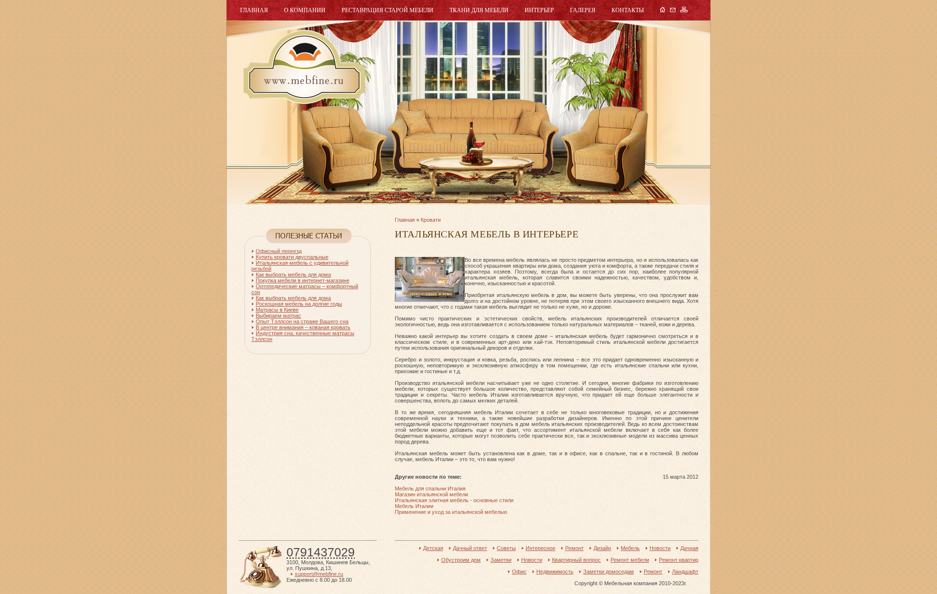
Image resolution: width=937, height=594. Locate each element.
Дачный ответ (470, 548)
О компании (305, 10)
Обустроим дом (461, 560)
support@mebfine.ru (319, 574)
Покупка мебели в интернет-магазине (302, 280)
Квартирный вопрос (576, 560)
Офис (519, 571)
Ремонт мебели (630, 560)
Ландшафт (685, 571)
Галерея (582, 10)
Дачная (689, 548)
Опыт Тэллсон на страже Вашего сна (302, 321)
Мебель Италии (414, 506)
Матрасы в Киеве (277, 310)
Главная (254, 10)
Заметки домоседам (608, 571)
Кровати (431, 220)
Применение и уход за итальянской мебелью (451, 512)
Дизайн (602, 548)
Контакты (627, 10)
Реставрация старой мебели (387, 10)
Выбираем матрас (278, 315)
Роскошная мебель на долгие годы (299, 304)
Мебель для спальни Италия (430, 488)
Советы (506, 548)
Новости (660, 548)
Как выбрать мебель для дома (293, 274)
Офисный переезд (279, 251)
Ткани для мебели (479, 10)
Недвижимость (554, 571)
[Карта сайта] (684, 10)
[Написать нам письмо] (672, 10)
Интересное (540, 548)
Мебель (303, 67)
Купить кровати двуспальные (292, 257)
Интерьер (539, 10)
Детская (433, 548)
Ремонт (574, 548)
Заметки (500, 560)
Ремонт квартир (678, 560)
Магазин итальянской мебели (431, 494)
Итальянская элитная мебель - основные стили (454, 500)
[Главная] (663, 10)
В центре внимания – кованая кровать (303, 327)
